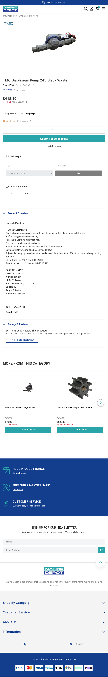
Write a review (19, 90)
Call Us (28, 193)
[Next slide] (100, 402)
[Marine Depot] (10, 9)
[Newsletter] (101, 550)
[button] (100, 562)
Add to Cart (30, 429)
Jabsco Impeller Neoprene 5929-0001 (74, 407)
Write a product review (23, 339)
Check (78, 173)
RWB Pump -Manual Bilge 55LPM (20, 407)
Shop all (8, 85)
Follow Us (79, 644)
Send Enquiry (15, 193)
